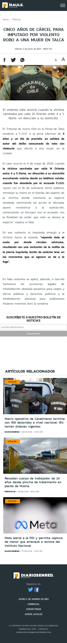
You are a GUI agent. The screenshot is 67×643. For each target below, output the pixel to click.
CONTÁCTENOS (33, 609)
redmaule (10, 491)
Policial (16, 19)
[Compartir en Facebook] (4, 61)
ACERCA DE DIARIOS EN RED (34, 599)
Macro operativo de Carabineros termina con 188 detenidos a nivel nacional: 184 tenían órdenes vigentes (35, 422)
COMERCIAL (34, 604)
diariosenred (12, 431)
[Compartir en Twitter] (13, 61)
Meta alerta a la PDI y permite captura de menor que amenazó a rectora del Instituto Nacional (34, 542)
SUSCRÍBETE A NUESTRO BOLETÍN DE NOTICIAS (33, 319)
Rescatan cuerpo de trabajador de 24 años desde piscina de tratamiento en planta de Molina (33, 482)
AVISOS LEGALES (33, 614)
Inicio (6, 19)
